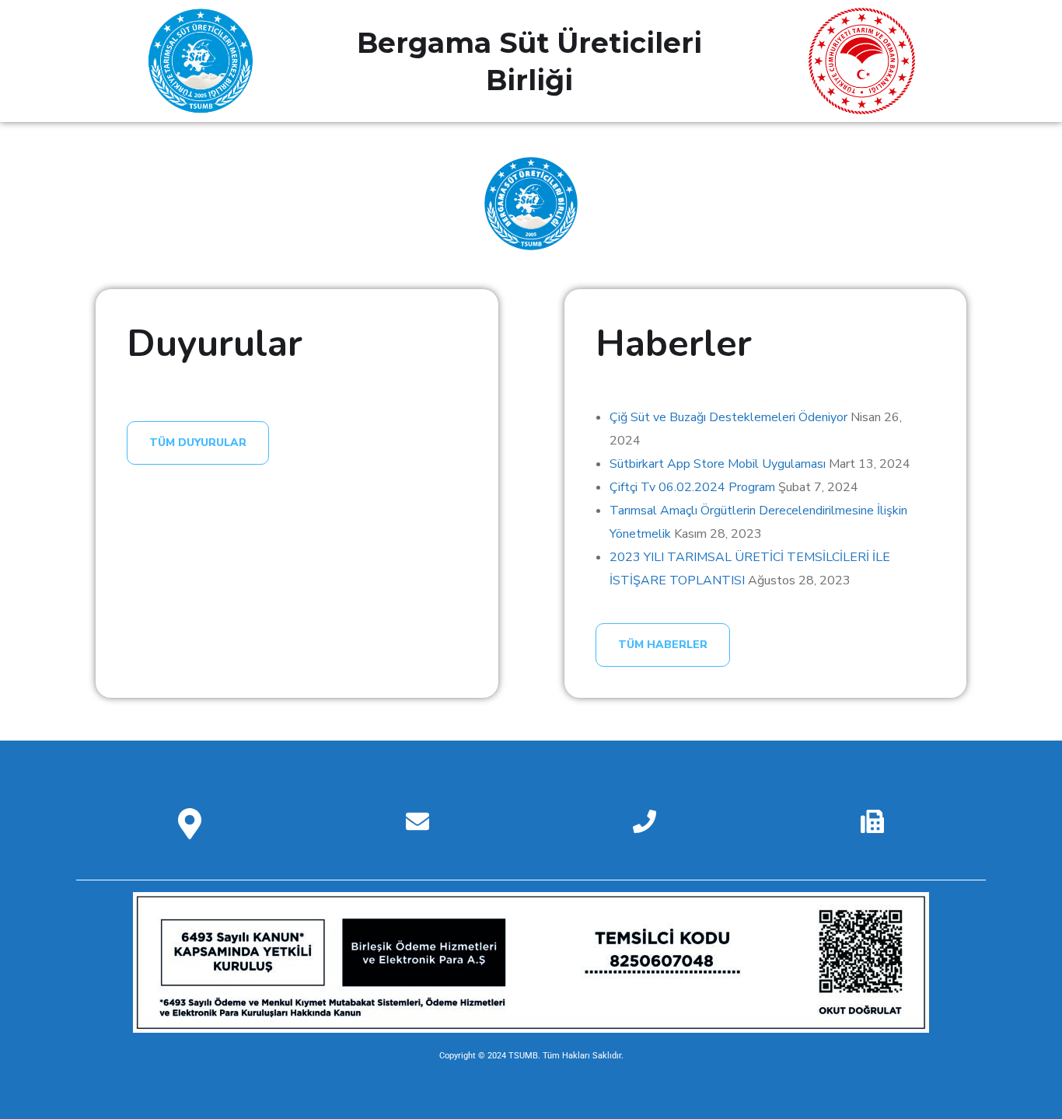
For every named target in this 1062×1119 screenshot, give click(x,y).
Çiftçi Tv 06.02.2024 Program (692, 487)
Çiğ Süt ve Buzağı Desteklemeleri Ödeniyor (728, 417)
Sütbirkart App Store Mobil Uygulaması (718, 463)
